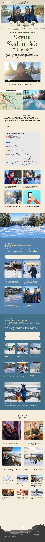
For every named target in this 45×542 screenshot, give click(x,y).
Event (33, 25)
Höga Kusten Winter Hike (22, 497)
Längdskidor (16, 28)
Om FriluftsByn (22, 529)
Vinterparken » (8, 280)
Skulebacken (8, 28)
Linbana (29, 28)
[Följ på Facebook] (27, 533)
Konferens (6, 534)
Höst (5, 531)
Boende (12, 25)
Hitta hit (20, 531)
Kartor (13, 529)
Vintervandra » (21, 356)
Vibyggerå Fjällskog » (10, 305)
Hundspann (35, 28)
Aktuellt (20, 533)
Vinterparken (23, 28)
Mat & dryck (19, 25)
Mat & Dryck (14, 533)
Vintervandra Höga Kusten (36, 484)
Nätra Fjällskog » (27, 280)
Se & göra (26, 25)
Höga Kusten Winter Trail (37, 497)
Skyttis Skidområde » (29, 305)
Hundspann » (20, 375)
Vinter (5, 533)
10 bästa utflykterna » (10, 404)
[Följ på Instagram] (30, 533)
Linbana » (32, 375)
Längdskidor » (8, 375)
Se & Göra (14, 534)
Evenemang (14, 536)
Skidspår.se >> (7, 207)
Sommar (6, 529)
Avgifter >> (31, 207)
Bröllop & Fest (7, 536)
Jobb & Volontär (22, 534)
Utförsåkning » (34, 356)
